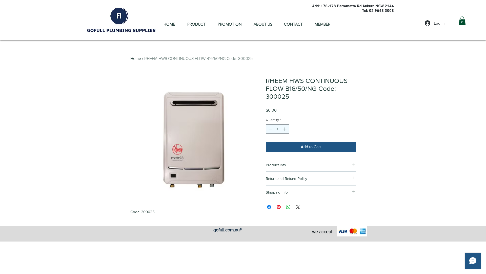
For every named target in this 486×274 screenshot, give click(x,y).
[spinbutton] (277, 129)
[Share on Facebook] (269, 207)
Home (135, 58)
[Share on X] (298, 207)
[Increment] (285, 129)
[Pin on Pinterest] (279, 207)
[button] (462, 20)
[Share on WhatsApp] (288, 207)
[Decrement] (270, 129)
